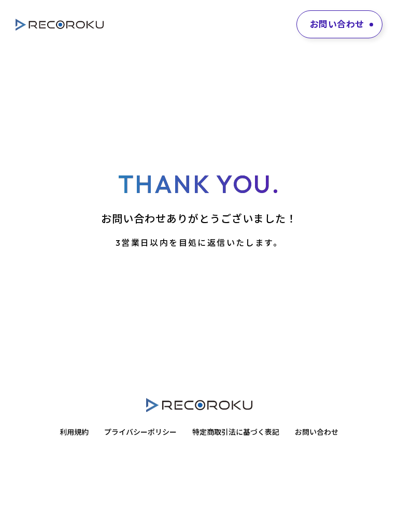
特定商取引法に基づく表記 (235, 432)
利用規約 (74, 432)
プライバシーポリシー (140, 432)
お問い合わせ (316, 432)
